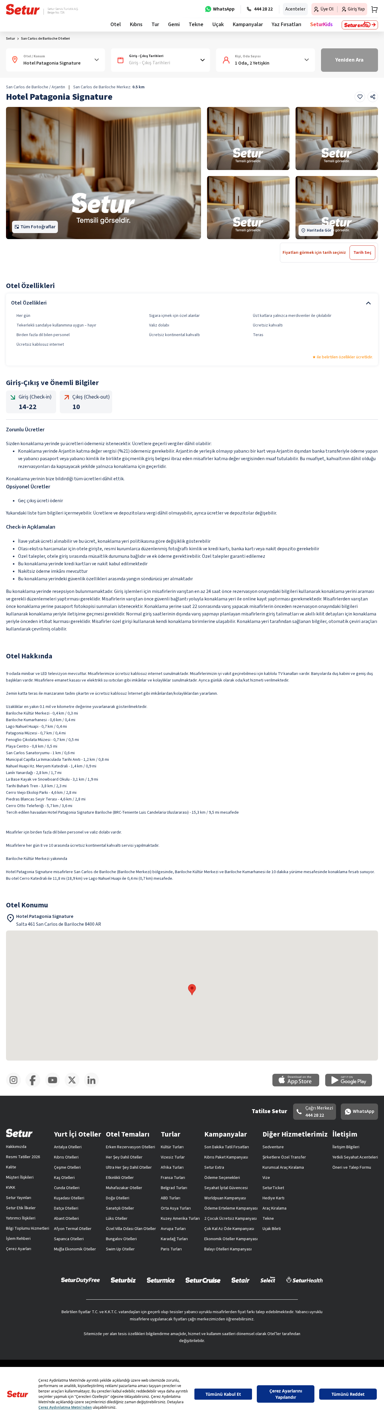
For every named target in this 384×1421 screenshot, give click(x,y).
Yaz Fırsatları (286, 24)
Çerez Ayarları (18, 1249)
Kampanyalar (248, 24)
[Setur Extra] (360, 24)
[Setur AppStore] (298, 1085)
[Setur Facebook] (35, 1086)
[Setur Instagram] (16, 1086)
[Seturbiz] (123, 1280)
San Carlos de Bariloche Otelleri (45, 38)
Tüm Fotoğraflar (38, 226)
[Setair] (240, 1280)
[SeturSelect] (267, 1280)
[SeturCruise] (202, 1280)
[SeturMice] (161, 1280)
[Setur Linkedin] (94, 1086)
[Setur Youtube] (54, 1086)
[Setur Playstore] (351, 1085)
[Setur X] (74, 1086)
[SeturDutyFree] (80, 1280)
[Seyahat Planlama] (372, 9)
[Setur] (23, 9)
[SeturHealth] (304, 1280)
